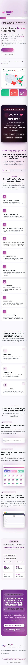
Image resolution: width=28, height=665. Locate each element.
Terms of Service (22, 650)
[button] (6, 84)
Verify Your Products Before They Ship (14, 630)
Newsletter (14, 650)
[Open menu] (25, 12)
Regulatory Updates (6, 650)
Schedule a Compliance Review (13, 625)
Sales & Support (5, 653)
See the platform (9, 54)
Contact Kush (6, 49)
